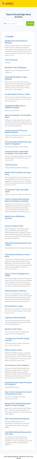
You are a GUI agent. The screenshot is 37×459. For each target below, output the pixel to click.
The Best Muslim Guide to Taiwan (17, 94)
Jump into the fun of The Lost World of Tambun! (16, 131)
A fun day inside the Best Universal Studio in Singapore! (18, 143)
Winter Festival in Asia (13, 350)
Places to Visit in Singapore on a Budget (17, 275)
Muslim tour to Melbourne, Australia (15, 217)
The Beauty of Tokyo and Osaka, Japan (17, 191)
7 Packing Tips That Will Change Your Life (17, 339)
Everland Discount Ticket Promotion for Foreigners (18, 383)
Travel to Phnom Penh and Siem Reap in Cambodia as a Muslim (17, 200)
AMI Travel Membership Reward (17, 419)
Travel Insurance (11, 60)
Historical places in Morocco (15, 291)
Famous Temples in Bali (14, 226)
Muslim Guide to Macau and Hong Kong (18, 173)
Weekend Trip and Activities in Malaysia (16, 42)
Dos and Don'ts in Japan (14, 306)
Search (30, 23)
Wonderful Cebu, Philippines (15, 67)
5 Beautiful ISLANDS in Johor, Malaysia (16, 78)
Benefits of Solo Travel (13, 329)
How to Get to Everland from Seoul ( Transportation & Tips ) (18, 393)
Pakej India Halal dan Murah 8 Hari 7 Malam (18, 244)
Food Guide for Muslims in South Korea (17, 255)
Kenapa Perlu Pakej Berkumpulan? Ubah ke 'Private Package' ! (18, 404)
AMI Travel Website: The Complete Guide (18, 116)
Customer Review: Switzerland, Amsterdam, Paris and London (16, 152)
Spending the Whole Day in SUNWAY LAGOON (15, 107)
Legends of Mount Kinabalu (15, 318)
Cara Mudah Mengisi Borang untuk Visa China (18, 433)
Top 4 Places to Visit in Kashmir (17, 365)
